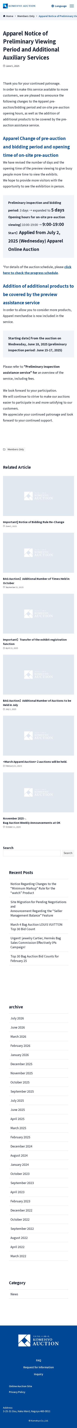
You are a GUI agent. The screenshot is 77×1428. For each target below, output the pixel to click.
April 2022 (17, 1247)
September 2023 (22, 1182)
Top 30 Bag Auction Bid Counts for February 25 (34, 958)
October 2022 (20, 1219)
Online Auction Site (20, 1386)
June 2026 (17, 1027)
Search (8, 847)
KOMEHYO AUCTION (38, 1340)
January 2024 (19, 1164)
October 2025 (20, 1082)
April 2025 (17, 1118)
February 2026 (20, 1045)
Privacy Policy (17, 1392)
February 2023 (20, 1201)
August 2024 (19, 1155)
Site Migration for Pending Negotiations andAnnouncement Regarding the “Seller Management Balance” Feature (38, 908)
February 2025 (20, 1137)
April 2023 (17, 1192)
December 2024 (21, 1146)
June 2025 (17, 1109)
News (14, 1294)
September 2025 (22, 1091)
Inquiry (38, 1374)
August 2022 (19, 1237)
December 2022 (21, 1210)
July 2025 (17, 1100)
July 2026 (17, 1018)
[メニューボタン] (72, 6)
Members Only (16, 449)
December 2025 (21, 1064)
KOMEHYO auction (19, 6)
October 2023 (20, 1173)
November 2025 (21, 1073)
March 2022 (18, 1256)
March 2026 (18, 1036)
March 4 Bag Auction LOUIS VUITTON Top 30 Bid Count (36, 926)
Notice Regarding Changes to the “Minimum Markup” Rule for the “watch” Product (33, 888)
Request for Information (38, 1367)
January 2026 (19, 1054)
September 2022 (22, 1228)
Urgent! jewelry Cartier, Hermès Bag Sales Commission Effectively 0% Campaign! (35, 942)
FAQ (38, 1360)
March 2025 (18, 1128)
